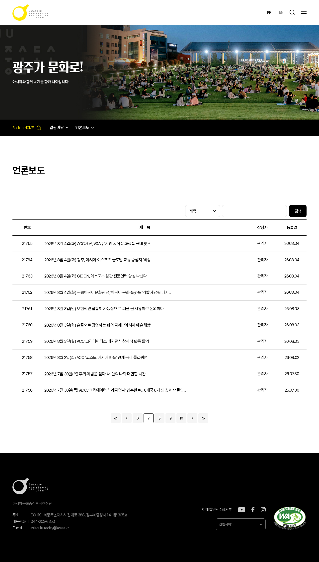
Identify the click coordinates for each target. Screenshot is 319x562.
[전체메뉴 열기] (304, 12)
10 (181, 418)
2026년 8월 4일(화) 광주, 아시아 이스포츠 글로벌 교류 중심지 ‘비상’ (98, 259)
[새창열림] (241, 509)
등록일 (292, 227)
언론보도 (82, 127)
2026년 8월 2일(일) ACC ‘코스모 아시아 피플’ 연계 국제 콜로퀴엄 (95, 357)
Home (26, 128)
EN (281, 12)
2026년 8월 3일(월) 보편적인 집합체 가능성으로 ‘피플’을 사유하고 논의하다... (105, 308)
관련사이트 (226, 524)
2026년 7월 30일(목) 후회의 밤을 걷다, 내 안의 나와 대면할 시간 (95, 373)
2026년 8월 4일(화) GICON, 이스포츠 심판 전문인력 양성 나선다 (95, 276)
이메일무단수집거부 (217, 510)
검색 (298, 211)
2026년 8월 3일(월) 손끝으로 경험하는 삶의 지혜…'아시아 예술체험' (97, 325)
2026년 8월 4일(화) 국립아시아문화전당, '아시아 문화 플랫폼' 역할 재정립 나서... (107, 292)
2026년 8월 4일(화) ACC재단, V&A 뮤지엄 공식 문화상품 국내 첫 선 (98, 243)
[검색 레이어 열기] (292, 12)
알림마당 (57, 127)
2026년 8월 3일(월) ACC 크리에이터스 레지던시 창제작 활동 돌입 (96, 341)
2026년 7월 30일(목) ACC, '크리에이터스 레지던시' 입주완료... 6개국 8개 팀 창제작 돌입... (115, 390)
